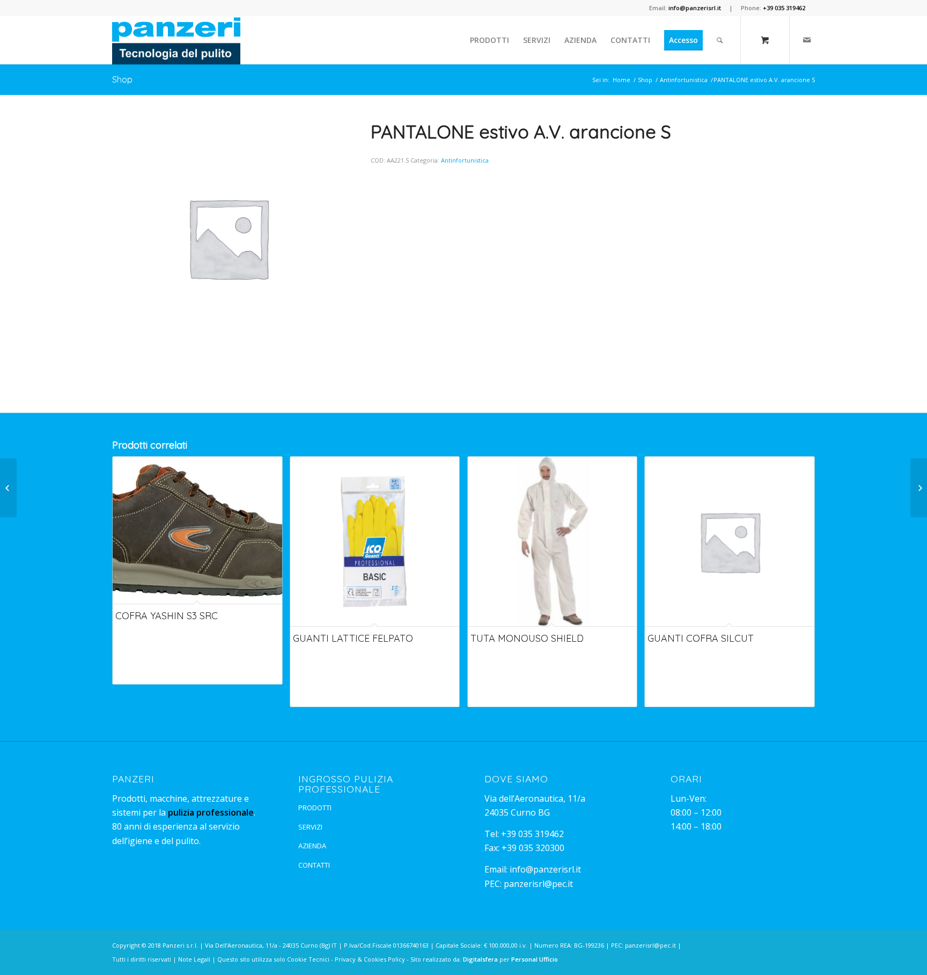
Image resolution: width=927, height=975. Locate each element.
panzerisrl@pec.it (538, 884)
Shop (122, 79)
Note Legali (194, 959)
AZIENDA (312, 846)
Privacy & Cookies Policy (370, 959)
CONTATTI (314, 865)
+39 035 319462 (532, 834)
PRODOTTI (315, 807)
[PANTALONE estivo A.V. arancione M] (8, 487)
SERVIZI (310, 827)
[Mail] (807, 40)
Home (621, 80)
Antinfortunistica (684, 80)
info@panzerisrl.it (545, 869)
